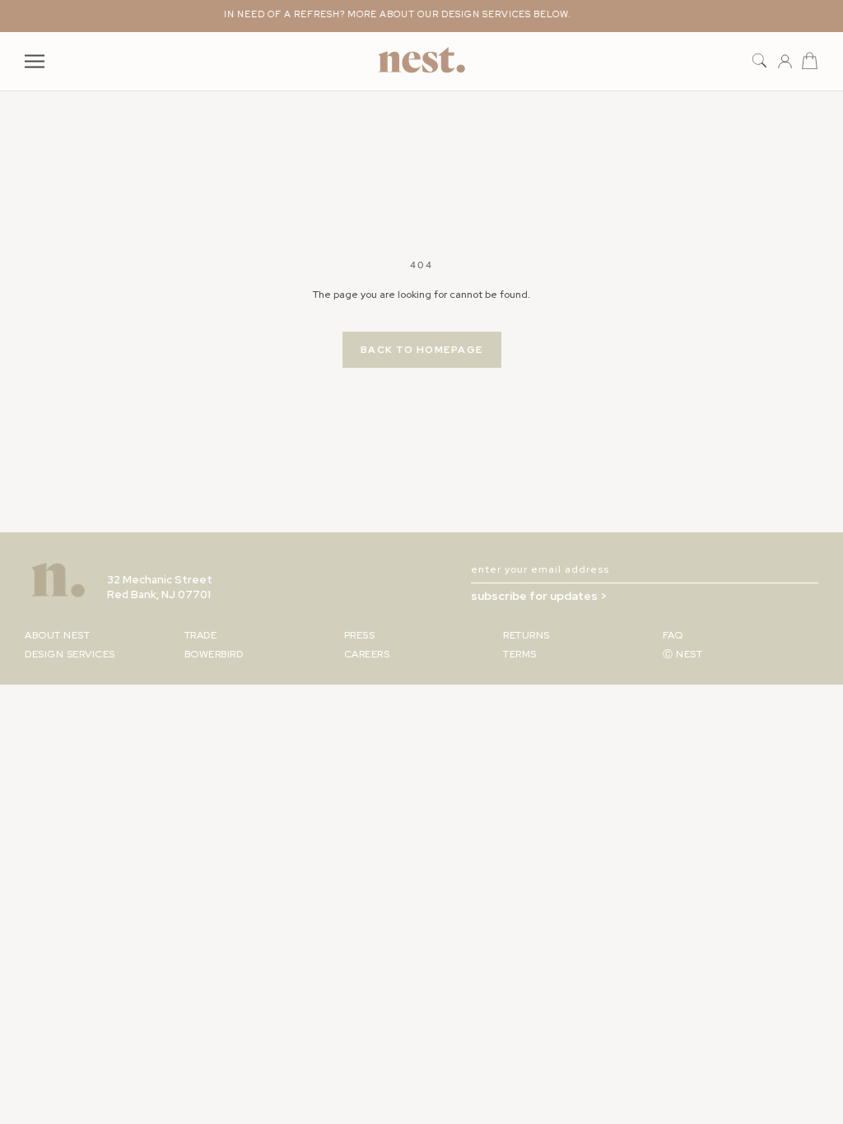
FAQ (673, 635)
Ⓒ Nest (682, 654)
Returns (526, 635)
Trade (200, 635)
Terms (520, 654)
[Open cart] (809, 61)
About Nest (57, 635)
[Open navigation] (34, 61)
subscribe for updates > (539, 595)
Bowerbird (214, 654)
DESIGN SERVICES (70, 654)
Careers (367, 654)
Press (359, 635)
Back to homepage (422, 349)
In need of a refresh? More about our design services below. (390, 14)
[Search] (759, 61)
